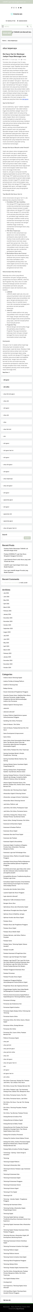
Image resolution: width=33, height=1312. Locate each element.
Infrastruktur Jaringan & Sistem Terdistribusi (15, 797)
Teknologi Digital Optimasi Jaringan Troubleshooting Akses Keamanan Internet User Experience (16, 1219)
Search (4, 535)
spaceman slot (7, 514)
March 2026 (6, 607)
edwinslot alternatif (8, 712)
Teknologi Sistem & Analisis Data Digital (14, 1257)
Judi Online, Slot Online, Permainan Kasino (15, 811)
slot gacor (25, 99)
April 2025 (6, 646)
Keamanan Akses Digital (10, 831)
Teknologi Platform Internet (11, 1253)
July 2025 (6, 635)
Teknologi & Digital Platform (11, 1161)
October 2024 (7, 667)
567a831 (6, 59)
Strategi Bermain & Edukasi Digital (13, 1120)
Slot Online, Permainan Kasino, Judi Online (15, 1098)
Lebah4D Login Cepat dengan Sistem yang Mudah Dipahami (14, 2)
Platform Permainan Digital (11, 1038)
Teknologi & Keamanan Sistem (12, 1185)
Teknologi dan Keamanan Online (12, 1204)
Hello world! (23, 582)
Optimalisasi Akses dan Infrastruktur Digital (15, 907)
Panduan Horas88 (8, 950)
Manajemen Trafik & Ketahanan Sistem (14, 900)
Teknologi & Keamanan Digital (11, 1178)
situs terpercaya (8, 478)
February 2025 (7, 653)
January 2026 (7, 614)
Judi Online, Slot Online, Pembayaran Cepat (15, 808)
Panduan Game (7, 941)
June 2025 (6, 639)
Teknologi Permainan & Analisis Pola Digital (15, 1246)
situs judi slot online (9, 1052)
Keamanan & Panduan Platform (12, 827)
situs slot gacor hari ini (9, 528)
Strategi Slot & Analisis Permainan (13, 1134)
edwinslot (6, 708)
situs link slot (7, 429)
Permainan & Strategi (9, 1000)
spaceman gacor (8, 500)
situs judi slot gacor (9, 1048)
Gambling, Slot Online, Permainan (12, 721)
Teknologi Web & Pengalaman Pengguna (14, 1260)
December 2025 (7, 618)
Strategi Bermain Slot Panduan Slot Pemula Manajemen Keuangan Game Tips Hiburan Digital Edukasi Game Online (15, 1129)
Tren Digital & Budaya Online (11, 1278)
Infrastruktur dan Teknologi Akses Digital (15, 790)
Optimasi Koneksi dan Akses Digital (13, 917)
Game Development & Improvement (13, 733)
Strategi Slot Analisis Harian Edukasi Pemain (16, 1138)
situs (4, 422)
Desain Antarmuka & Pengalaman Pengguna (15, 692)
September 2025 (8, 628)
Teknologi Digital (8, 1213)
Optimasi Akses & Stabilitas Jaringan (13, 914)
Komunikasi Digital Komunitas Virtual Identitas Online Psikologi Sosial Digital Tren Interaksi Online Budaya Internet (16, 883)
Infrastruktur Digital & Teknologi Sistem (14, 793)
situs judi (6, 1041)
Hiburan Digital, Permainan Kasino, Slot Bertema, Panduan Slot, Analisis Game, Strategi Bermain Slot (16, 784)
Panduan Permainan (9, 973)
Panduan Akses (7, 921)
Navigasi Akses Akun (9, 903)
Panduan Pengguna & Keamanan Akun (14, 969)
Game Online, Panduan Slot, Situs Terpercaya (16, 750)
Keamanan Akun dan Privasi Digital (13, 834)
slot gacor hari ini (8, 450)
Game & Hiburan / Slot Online (11, 724)
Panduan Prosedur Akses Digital (12, 977)
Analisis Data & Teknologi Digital (12, 677)
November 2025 (7, 621)
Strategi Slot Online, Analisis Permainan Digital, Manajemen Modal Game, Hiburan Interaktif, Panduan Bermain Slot (16, 1143)
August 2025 (6, 632)
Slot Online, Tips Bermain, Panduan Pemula (15, 1113)
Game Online (7, 737)
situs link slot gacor (9, 394)
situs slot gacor (7, 464)
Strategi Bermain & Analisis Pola (12, 1116)
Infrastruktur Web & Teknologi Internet (14, 800)
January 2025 (7, 657)
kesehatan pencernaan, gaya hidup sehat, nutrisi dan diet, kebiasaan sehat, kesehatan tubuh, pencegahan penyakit (16, 871)
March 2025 (6, 650)
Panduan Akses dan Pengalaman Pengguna (15, 924)
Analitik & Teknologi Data (10, 685)
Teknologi (6, 1158)
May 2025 (6, 642)
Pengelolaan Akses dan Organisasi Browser (15, 986)
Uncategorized (7, 1282)
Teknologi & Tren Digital (10, 1192)
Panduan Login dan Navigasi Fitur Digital (14, 957)
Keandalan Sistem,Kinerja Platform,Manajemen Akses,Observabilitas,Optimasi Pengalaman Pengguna (16, 863)
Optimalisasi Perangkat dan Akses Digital (15, 910)
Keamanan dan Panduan (10, 838)
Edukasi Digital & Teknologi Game (13, 704)
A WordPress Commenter (10, 582)
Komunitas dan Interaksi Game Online (14, 889)
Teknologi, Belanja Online (10, 1264)
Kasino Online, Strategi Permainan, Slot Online (16, 820)
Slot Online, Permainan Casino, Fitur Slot (14, 1095)
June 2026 (6, 596)
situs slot (6, 401)
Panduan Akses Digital (9, 928)
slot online (6, 1077)
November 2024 (7, 664)
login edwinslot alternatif (10, 896)
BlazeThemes (20, 1308)
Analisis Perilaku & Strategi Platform (13, 681)
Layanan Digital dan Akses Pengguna (13, 892)
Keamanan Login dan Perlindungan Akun (14, 852)
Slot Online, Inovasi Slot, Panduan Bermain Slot (16, 1086)
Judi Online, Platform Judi (10, 804)
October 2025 (7, 625)
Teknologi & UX (7, 1195)
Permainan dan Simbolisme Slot (12, 1004)
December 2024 (7, 660)
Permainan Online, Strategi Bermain (13, 1025)
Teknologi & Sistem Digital (10, 1188)
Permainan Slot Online (9, 1029)
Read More (5, 372)
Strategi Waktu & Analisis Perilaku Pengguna (16, 1149)
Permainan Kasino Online (10, 1016)
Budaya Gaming (7, 688)
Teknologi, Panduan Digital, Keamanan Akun (15, 1267)
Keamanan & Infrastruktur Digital (12, 824)
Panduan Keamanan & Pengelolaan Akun (14, 953)
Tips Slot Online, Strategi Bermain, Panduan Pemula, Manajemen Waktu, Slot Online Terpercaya (15, 1273)
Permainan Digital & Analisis (11, 1007)
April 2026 (6, 603)
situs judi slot (7, 1045)
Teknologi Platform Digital (10, 1250)
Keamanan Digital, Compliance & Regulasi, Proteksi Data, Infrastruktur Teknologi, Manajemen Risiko (15, 847)
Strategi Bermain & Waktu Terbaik (12, 1124)
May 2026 (6, 600)
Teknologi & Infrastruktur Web (11, 1165)
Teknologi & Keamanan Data (11, 1174)
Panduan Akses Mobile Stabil (11, 932)
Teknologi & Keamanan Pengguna (12, 1181)
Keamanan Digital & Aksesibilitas (12, 841)
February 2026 (7, 611)
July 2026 (6, 593)
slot (4, 436)
